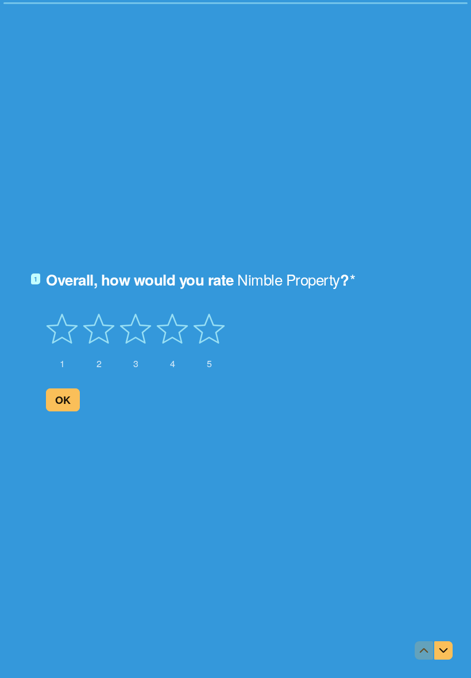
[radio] (62, 341)
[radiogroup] (135, 341)
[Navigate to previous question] (424, 650)
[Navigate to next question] (443, 650)
